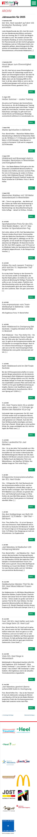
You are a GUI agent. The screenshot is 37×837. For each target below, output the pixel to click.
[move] (9, 808)
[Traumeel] (9, 731)
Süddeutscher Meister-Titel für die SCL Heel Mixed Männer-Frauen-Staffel (17, 586)
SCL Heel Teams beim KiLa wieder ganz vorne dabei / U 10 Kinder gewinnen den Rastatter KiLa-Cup (18, 407)
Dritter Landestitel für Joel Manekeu (14, 443)
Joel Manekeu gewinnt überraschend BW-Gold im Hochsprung (16, 688)
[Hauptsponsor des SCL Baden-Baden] (23, 730)
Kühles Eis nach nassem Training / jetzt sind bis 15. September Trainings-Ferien (18, 267)
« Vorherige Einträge (7, 715)
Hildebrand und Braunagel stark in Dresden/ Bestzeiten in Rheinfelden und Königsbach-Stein (18, 160)
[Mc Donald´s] (23, 780)
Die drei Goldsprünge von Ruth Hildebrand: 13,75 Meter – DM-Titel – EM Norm (18, 516)
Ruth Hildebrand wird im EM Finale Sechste (18, 367)
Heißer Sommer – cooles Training (17, 99)
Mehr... (31, 57)
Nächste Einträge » (29, 715)
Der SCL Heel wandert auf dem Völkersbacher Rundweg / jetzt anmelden (18, 25)
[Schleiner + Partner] (9, 826)
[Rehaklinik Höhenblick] (9, 762)
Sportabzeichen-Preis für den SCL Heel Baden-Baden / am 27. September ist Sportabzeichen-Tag (17, 226)
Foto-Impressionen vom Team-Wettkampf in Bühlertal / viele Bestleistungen (16, 306)
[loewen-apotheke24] (9, 777)
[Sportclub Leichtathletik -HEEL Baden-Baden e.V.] (9, 3)
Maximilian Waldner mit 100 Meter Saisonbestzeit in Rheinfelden (18, 196)
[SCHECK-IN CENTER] (23, 761)
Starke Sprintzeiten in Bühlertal (16, 130)
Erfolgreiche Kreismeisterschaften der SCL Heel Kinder (17, 478)
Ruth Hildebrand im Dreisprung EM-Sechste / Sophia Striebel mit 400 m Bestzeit (18, 328)
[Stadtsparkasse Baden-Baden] (23, 806)
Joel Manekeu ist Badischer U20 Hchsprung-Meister (16, 548)
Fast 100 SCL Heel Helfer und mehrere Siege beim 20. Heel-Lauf (18, 622)
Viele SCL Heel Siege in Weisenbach (12, 657)
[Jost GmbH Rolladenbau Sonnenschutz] (9, 794)
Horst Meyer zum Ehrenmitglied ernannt (16, 65)
